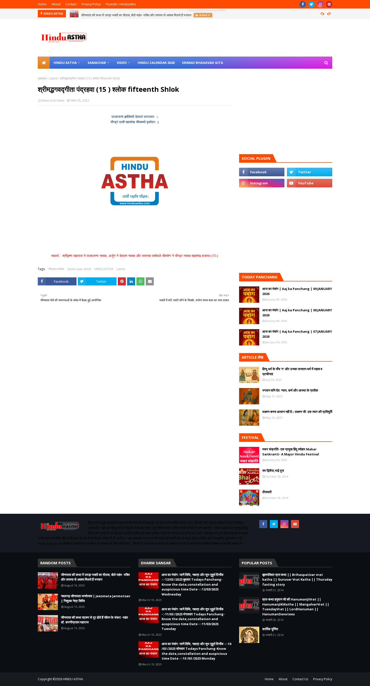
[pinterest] (329, 4)
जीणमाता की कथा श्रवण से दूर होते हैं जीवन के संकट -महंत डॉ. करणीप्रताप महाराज (94, 620)
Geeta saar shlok (79, 269)
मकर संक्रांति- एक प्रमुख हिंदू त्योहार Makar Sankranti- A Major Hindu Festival (290, 451)
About (56, 4)
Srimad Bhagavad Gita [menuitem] (202, 62)
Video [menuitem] (122, 62)
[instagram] (320, 4)
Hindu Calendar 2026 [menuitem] (156, 62)
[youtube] (309, 183)
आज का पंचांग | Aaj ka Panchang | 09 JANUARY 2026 (297, 291)
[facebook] (303, 4)
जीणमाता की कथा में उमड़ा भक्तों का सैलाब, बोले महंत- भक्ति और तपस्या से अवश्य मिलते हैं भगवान (136, 13)
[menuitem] (44, 63)
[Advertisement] (135, 376)
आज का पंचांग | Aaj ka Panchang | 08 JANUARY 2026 (297, 312)
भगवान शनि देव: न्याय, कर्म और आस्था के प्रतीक (290, 390)
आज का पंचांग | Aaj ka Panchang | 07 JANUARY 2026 (297, 334)
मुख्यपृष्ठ (42, 78)
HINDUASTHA (104, 269)
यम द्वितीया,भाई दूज (273, 470)
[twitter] (311, 4)
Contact (71, 4)
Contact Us (300, 679)
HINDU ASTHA (73, 679)
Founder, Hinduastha (121, 4)
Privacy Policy (91, 4)
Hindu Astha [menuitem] (65, 62)
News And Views (52, 100)
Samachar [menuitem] (97, 62)
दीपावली (267, 492)
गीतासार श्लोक (56, 269)
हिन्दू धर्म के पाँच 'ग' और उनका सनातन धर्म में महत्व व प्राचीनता (292, 371)
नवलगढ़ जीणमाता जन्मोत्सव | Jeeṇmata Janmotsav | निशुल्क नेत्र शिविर (95, 598)
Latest (53, 78)
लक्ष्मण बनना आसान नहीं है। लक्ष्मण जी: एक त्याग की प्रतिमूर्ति (297, 411)
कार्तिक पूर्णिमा (270, 629)
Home (42, 4)
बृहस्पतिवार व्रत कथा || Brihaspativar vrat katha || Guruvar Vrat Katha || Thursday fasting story (297, 579)
